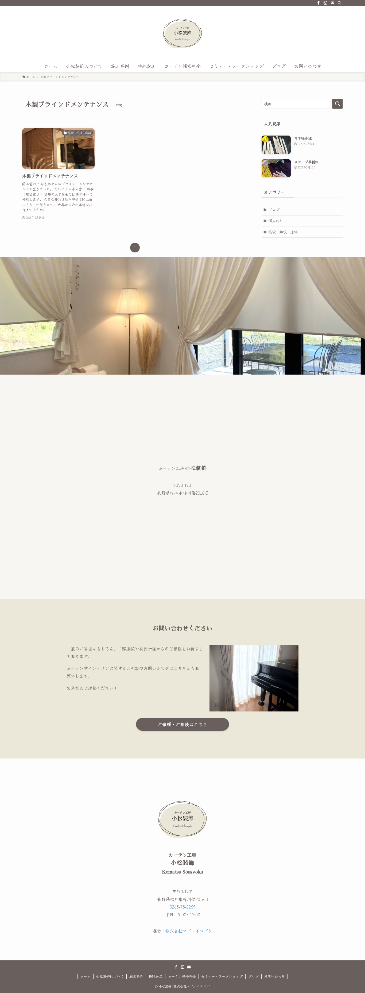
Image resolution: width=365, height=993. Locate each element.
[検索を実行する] (337, 104)
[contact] (332, 3)
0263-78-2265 (182, 906)
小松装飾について (110, 976)
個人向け (275, 220)
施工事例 (136, 976)
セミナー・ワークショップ (222, 976)
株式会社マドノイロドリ (188, 930)
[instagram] (325, 3)
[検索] (339, 3)
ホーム (85, 976)
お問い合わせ (274, 976)
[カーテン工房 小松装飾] (182, 33)
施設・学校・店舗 (283, 231)
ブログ (273, 209)
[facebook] (318, 3)
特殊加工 (155, 976)
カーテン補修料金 (182, 976)
